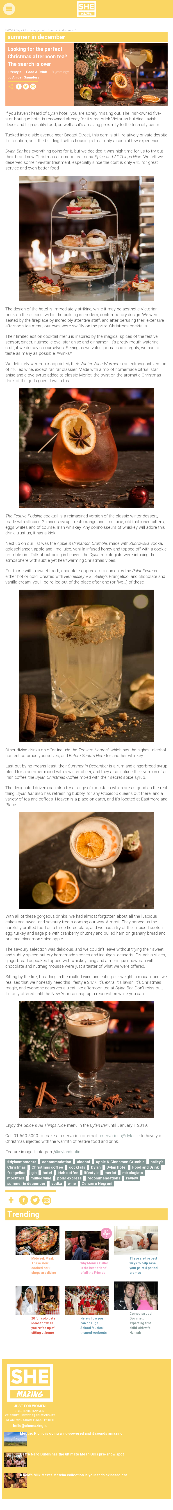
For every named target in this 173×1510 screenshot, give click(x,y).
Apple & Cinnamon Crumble (120, 1162)
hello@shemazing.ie (30, 1426)
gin (34, 1172)
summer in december (26, 1183)
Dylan (96, 1167)
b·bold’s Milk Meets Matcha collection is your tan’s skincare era (73, 1475)
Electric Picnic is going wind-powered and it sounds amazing (71, 1433)
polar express (69, 1178)
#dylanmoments (21, 1162)
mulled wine (40, 1178)
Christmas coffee (47, 1167)
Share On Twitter (26, 86)
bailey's (156, 1162)
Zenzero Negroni (97, 1183)
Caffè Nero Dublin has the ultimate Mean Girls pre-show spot (72, 1454)
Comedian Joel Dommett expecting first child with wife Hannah (141, 1323)
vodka (56, 1183)
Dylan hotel (116, 1167)
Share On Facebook (19, 86)
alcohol (83, 1162)
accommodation (56, 1162)
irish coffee (68, 1172)
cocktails (77, 1167)
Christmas (16, 1167)
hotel (47, 1172)
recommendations (103, 1178)
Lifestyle (15, 72)
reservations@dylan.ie (119, 1135)
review (132, 1178)
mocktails (16, 1178)
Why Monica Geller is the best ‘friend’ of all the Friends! (94, 1267)
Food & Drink (36, 72)
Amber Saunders (25, 77)
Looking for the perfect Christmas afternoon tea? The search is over (37, 56)
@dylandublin (67, 1151)
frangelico (16, 1172)
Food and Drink (145, 1167)
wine (72, 1183)
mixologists (132, 1172)
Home (9, 30)
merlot (110, 1172)
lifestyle (91, 1172)
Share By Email (33, 86)
